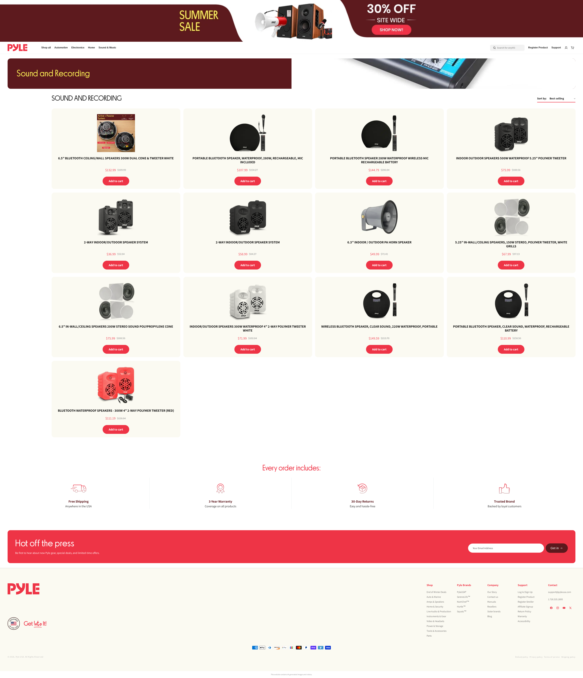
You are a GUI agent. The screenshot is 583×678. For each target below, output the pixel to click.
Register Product (526, 596)
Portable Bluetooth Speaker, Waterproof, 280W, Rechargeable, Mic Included (247, 160)
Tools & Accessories (437, 630)
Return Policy (524, 611)
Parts (429, 635)
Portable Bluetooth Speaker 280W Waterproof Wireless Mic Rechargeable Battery (379, 160)
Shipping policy (568, 657)
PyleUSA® (461, 591)
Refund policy (521, 657)
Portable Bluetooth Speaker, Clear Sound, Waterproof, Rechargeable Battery (511, 328)
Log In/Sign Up (525, 591)
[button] (61, 48)
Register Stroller (526, 601)
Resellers (491, 606)
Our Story (492, 591)
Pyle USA (20, 656)
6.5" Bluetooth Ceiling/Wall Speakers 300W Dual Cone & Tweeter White (116, 158)
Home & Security (435, 606)
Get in (555, 548)
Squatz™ (461, 611)
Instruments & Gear (436, 616)
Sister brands (494, 611)
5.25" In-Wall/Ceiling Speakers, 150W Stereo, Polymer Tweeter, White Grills (511, 244)
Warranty (522, 616)
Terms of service (552, 657)
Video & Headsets (435, 621)
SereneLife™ (463, 596)
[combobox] (503, 48)
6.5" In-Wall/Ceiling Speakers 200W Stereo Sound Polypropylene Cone (116, 326)
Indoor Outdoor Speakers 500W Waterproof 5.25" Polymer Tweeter (511, 158)
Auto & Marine (434, 596)
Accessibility (524, 621)
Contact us (492, 596)
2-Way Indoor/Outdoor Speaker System (116, 242)
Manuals (491, 601)
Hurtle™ (461, 606)
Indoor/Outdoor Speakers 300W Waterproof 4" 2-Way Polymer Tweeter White (248, 328)
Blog (489, 616)
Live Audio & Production (439, 611)
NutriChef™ (463, 601)
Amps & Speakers (435, 601)
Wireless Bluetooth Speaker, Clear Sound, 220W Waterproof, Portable (379, 326)
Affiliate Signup (525, 606)
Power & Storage (435, 625)
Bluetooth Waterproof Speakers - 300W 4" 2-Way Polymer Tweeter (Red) (116, 410)
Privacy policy (536, 657)
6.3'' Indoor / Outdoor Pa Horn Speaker (379, 242)
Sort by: (542, 98)
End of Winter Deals (436, 591)
